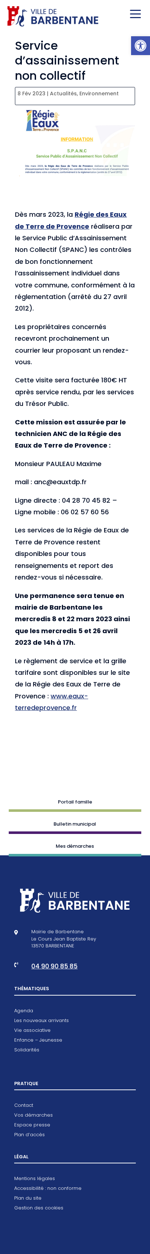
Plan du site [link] (28, 1198)
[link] (140, 45)
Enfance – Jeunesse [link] (38, 1040)
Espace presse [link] (32, 1125)
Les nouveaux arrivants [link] (41, 1021)
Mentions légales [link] (34, 1179)
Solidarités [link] (26, 1050)
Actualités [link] (63, 93)
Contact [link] (23, 1106)
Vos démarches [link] (33, 1115)
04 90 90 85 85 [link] (54, 966)
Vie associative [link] (32, 1031)
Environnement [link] (99, 93)
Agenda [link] (23, 1011)
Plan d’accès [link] (29, 1135)
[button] (133, 14)
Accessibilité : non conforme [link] (48, 1189)
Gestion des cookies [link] (38, 1208)
